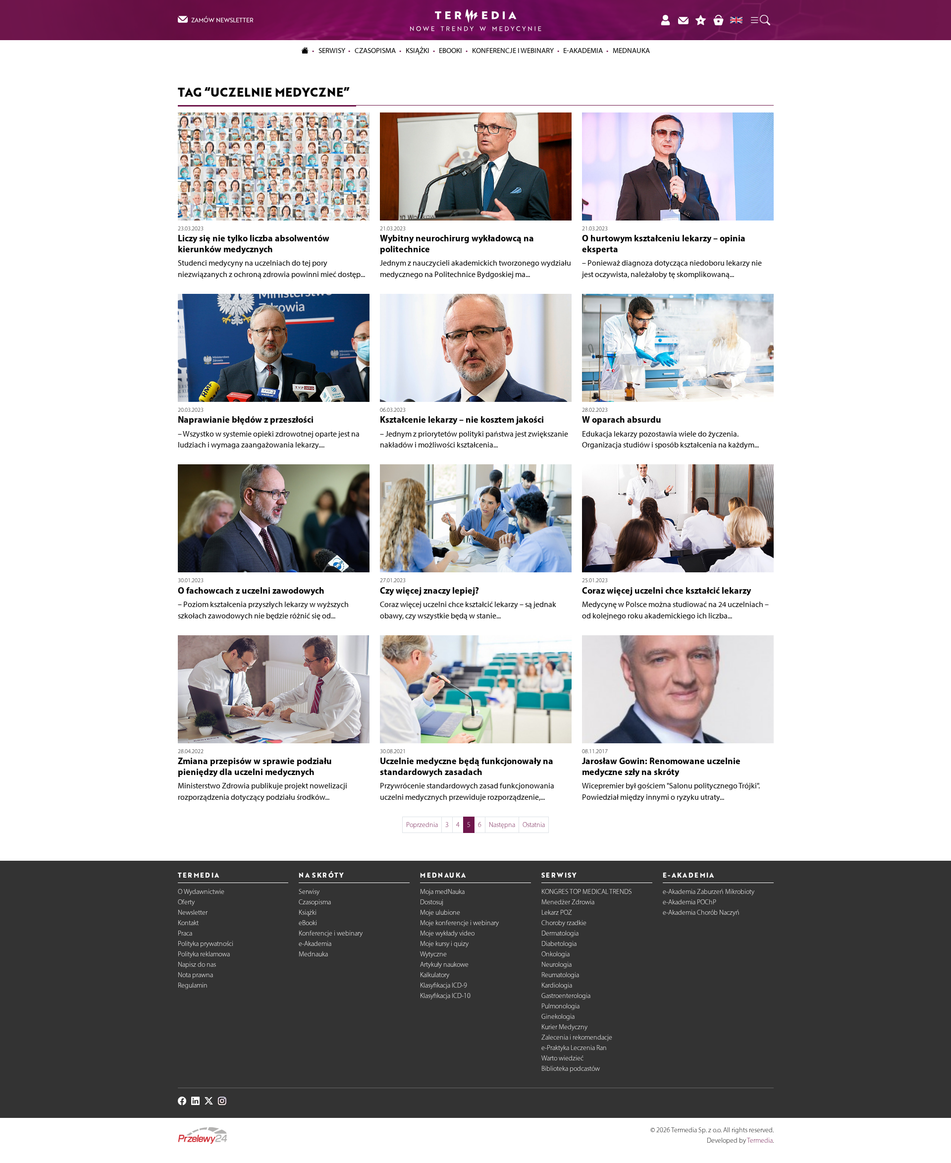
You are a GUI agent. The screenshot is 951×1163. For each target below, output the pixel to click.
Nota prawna (195, 975)
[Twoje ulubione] (701, 20)
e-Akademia (315, 944)
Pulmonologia (560, 1006)
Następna (502, 825)
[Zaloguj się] (665, 20)
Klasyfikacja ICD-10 (445, 996)
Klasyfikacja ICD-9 (443, 985)
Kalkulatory (434, 975)
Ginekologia (558, 1016)
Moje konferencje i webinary (459, 923)
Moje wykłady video (447, 933)
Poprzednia (422, 825)
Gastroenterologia (565, 996)
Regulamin (193, 985)
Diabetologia (559, 944)
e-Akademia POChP (689, 902)
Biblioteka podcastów (570, 1068)
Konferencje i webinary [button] (513, 50)
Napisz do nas (197, 964)
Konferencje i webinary (331, 933)
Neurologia (556, 964)
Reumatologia (560, 975)
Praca (185, 933)
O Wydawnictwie (201, 891)
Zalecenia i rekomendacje (576, 1037)
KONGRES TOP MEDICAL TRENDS (586, 891)
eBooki (450, 50)
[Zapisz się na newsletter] (683, 20)
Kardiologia (556, 985)
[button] (760, 20)
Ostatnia (534, 825)
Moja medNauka (442, 891)
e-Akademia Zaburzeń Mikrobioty (708, 891)
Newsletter (193, 912)
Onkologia (555, 954)
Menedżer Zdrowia (567, 902)
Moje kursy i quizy (444, 944)
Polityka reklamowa (204, 954)
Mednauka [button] (631, 50)
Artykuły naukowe (444, 964)
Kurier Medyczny (564, 1027)
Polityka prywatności (205, 944)
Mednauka (313, 954)
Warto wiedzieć (562, 1058)
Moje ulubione (440, 912)
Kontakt (188, 923)
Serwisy (309, 891)
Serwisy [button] (331, 50)
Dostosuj (431, 902)
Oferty (186, 902)
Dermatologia (560, 933)
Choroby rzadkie (563, 923)
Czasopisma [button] (375, 50)
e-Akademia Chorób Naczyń (701, 912)
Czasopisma (315, 902)
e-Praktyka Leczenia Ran (574, 1048)
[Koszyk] (718, 20)
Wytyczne (433, 954)
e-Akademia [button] (583, 50)
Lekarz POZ (556, 912)
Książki (417, 50)
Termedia (760, 1140)
